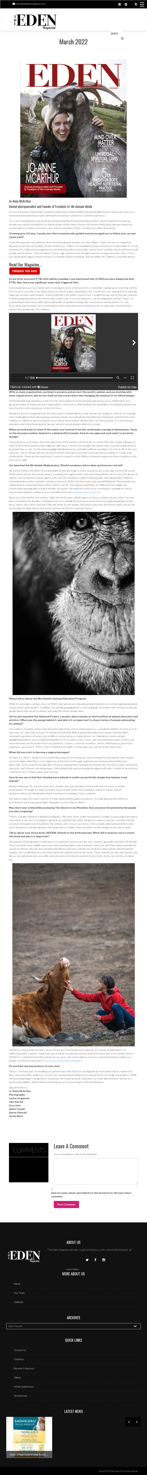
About (17, 1283)
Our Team (19, 1292)
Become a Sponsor (24, 1368)
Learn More (72, 1269)
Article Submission (24, 1386)
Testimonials (20, 1395)
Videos (17, 1377)
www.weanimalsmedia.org (86, 492)
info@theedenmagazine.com (31, 3)
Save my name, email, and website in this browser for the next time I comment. (91, 1194)
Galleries (18, 1301)
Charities (19, 1359)
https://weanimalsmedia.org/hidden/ (63, 1060)
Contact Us (20, 1350)
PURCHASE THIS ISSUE (24, 271)
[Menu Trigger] (142, 4)
